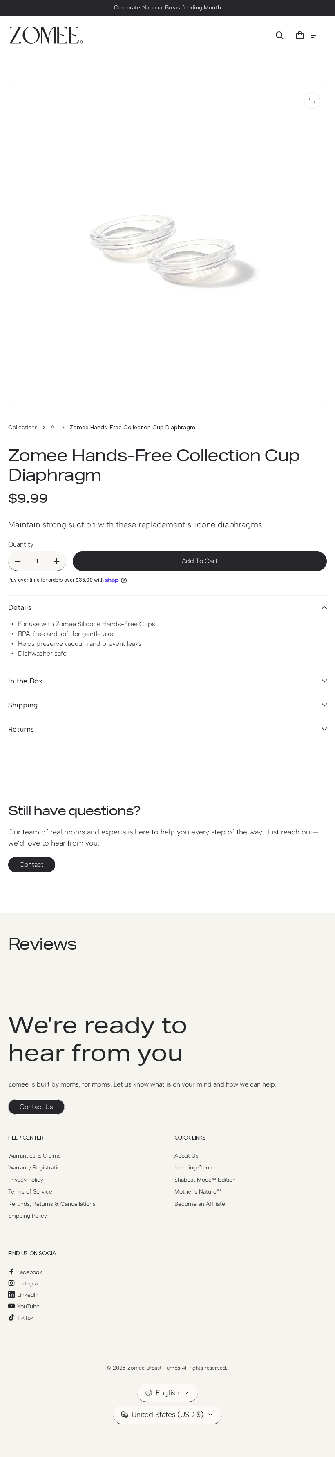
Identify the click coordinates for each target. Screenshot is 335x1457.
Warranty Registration (36, 1167)
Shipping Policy (27, 1215)
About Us (186, 1155)
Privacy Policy (25, 1179)
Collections (23, 427)
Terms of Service (30, 1191)
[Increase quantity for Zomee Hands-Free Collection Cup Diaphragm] (56, 561)
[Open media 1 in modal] (312, 100)
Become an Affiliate (199, 1203)
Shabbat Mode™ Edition (205, 1179)
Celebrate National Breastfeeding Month (167, 7)
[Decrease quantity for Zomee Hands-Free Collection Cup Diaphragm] (17, 561)
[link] (36, 1107)
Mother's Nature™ (197, 1191)
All (54, 427)
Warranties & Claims (34, 1155)
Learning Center (195, 1167)
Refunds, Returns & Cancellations (52, 1203)
